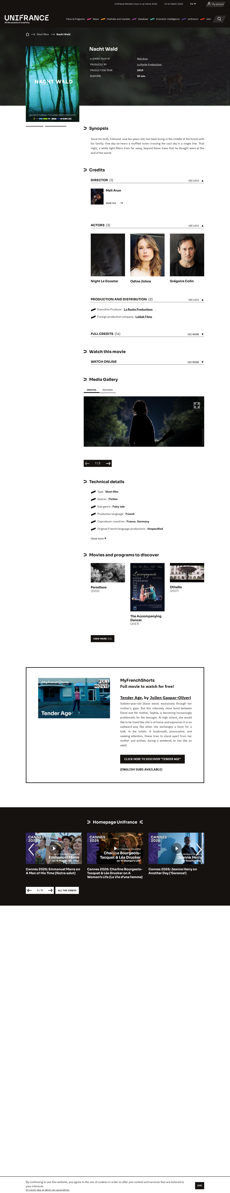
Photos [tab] (91, 389)
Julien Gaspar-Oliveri (170, 697)
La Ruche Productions (149, 64)
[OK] (199, 1185)
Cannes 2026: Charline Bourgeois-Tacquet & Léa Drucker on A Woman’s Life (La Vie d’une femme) (53, 873)
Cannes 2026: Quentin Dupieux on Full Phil (175, 871)
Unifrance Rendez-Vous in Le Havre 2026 (136, 3)
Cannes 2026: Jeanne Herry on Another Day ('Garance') (111, 871)
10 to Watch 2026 (173, 3)
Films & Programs (75, 19)
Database (143, 19)
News (96, 19)
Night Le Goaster (104, 281)
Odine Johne (140, 281)
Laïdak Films (143, 316)
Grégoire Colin (182, 281)
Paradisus (99, 587)
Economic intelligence (168, 19)
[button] (197, 405)
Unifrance (193, 19)
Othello (176, 587)
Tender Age (131, 697)
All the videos (67, 890)
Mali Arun (142, 58)
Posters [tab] (107, 389)
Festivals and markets (118, 19)
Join (208, 19)
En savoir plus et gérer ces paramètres (47, 1189)
